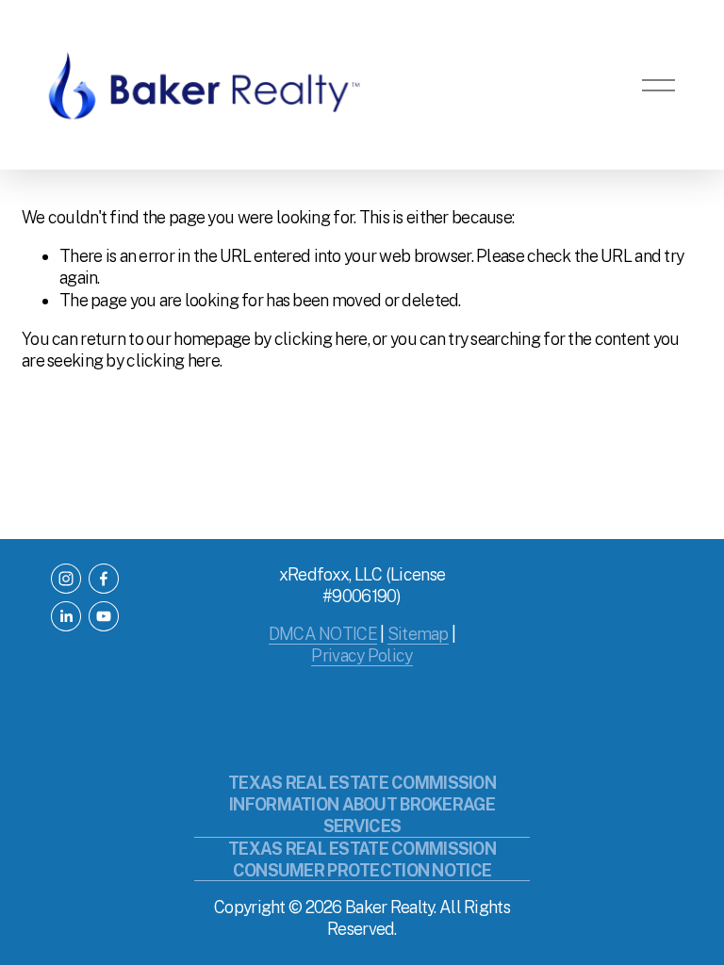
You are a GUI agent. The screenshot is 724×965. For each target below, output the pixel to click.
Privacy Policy (361, 655)
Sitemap (418, 634)
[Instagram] (66, 579)
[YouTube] (104, 616)
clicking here (321, 339)
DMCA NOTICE (323, 634)
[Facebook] (104, 579)
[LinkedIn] (66, 616)
